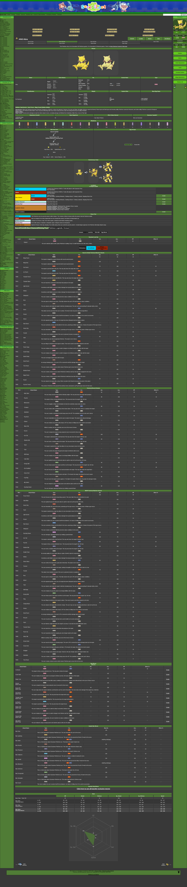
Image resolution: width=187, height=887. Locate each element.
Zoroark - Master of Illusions (6, 308)
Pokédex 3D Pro (3, 195)
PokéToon (2, 109)
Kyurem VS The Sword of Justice (7, 311)
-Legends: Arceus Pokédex (5, 31)
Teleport (25, 242)
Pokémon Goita (3, 264)
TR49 (16, 459)
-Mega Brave (2, 401)
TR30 (16, 430)
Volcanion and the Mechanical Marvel (6, 318)
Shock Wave (26, 561)
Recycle (25, 617)
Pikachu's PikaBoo (4, 331)
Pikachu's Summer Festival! (5, 334)
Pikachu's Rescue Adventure (6, 329)
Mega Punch (26, 258)
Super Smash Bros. (4, 251)
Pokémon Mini (3, 241)
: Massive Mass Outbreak (58, 208)
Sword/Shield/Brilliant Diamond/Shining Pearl (32, 228)
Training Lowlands (78, 196)
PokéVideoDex (3, 112)
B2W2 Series (2, 285)
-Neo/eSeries (2, 386)
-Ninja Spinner (3, 397)
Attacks (150, 38)
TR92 (16, 487)
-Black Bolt (2, 365)
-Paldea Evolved (3, 379)
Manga (6, 268)
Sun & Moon (2, 154)
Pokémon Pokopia (3, 130)
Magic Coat (18, 679)
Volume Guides (3, 275)
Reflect (25, 290)
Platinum (2, 202)
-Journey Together (3, 368)
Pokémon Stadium (3, 249)
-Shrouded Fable (3, 372)
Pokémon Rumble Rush (5, 160)
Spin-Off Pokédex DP (4, 51)
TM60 (16, 347)
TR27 (16, 426)
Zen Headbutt (27, 468)
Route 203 (49, 201)
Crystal (1, 238)
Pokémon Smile (3, 148)
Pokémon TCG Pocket (4, 138)
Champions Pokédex (51, 14)
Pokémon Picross (3, 177)
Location (141, 38)
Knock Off (17, 688)
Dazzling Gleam (27, 487)
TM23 (16, 304)
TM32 (16, 552)
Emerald (1, 222)
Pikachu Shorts (7, 326)
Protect (25, 314)
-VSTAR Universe (3, 417)
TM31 (16, 318)
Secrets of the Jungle (4, 322)
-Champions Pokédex (4, 35)
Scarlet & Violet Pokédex (39, 14)
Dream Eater (26, 641)
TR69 (16, 468)
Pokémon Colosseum (4, 223)
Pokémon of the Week (4, 57)
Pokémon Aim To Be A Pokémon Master (6, 97)
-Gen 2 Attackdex (3, 38)
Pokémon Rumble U (4, 188)
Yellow (1, 245)
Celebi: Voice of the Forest (5, 298)
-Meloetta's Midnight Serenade (6, 312)
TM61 (16, 351)
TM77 (16, 631)
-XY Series (2, 382)
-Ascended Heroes (4, 362)
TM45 (16, 580)
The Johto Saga (3, 89)
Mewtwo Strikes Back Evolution (6, 321)
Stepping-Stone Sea (87, 196)
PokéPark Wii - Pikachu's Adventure (5, 209)
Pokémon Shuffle (3, 173)
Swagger (25, 650)
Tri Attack (26, 407)
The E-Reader (3, 234)
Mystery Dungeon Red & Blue (6, 230)
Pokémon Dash (3, 225)
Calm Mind (26, 459)
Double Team (26, 552)
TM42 (16, 570)
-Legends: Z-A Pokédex (5, 34)
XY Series (2, 286)
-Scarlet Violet (3, 380)
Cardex (1, 53)
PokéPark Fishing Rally (5, 233)
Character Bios (3, 86)
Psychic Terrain (27, 384)
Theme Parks (3, 73)
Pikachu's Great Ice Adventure (6, 338)
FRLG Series (2, 280)
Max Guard (18, 782)
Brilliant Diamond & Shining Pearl (6, 141)
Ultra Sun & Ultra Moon (5, 155)
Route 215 (54, 201)
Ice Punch (25, 272)
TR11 (16, 398)
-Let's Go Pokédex (4, 28)
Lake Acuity (60, 207)
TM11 (16, 505)
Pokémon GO (3, 132)
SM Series (2, 288)
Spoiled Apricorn (58, 149)
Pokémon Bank (3, 167)
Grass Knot (26, 473)
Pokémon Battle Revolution (5, 210)
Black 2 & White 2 (3, 185)
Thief (24, 304)
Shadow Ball (27, 440)
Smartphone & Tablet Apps (5, 259)
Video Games (7, 123)
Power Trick (18, 706)
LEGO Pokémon (3, 71)
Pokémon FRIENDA (4, 266)
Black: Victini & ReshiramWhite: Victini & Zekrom (6, 310)
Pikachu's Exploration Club (5, 337)
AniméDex (2, 85)
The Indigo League (4, 87)
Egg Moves (167, 38)
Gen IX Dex (31, 41)
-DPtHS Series (3, 384)
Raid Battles (2, 354)
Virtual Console (3, 256)
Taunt (25, 444)
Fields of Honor (50, 195)
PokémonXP (2, 64)
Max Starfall (18, 759)
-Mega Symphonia (3, 402)
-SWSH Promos (3, 391)
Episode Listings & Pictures (5, 84)
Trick (25, 449)
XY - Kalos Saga (3, 93)
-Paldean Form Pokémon (5, 80)
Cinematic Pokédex (4, 54)
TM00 (16, 258)
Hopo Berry (47, 149)
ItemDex (2, 47)
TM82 (16, 636)
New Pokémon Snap (4, 150)
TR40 (16, 454)
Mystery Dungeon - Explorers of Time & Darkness (6, 216)
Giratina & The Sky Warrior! (5, 306)
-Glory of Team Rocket (4, 405)
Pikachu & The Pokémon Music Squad (6, 345)
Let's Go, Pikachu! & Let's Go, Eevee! (6, 157)
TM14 (16, 281)
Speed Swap (26, 356)
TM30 (16, 547)
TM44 (16, 575)
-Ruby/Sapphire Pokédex (5, 23)
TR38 (16, 449)
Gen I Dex (124, 43)
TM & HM (97, 232)
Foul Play (26, 477)
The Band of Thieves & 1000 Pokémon (6, 172)
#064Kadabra (163, 864)
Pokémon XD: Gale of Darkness (6, 224)
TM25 (16, 314)
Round (24, 379)
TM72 (16, 375)
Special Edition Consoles (5, 257)
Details (163, 195)
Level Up (90, 232)
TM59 (16, 342)
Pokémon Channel (3, 226)
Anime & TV (7, 82)
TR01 (16, 393)
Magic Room (26, 375)
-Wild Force (2, 415)
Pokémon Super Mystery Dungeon (5, 176)
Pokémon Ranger (3, 229)
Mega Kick (25, 262)
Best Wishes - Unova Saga (5, 92)
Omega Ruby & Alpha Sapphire (6, 166)
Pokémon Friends (3, 131)
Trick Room (26, 365)
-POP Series (2, 394)
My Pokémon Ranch (4, 217)
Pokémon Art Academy (4, 170)
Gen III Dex (62, 43)
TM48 (16, 589)
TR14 (16, 402)
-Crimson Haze (3, 414)
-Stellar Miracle (3, 411)
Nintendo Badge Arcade (5, 182)
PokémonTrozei (3, 231)
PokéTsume (2, 121)
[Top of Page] (179, 872)
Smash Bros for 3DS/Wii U (5, 181)
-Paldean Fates (3, 375)
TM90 (16, 655)
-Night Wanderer (3, 412)
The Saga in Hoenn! (4, 90)
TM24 (16, 309)
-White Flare (2, 366)
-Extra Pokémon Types (4, 350)
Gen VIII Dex (62, 41)
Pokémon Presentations (5, 70)
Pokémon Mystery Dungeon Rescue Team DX (5, 147)
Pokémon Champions (4, 129)
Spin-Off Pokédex (3, 50)
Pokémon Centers (3, 62)
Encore (25, 430)
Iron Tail (26, 435)
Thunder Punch (27, 276)
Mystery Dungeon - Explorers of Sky (6, 212)
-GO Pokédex (3, 32)
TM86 (16, 645)
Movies (7, 290)
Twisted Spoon (52, 137)
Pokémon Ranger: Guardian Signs (5, 205)
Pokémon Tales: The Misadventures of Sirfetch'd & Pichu (6, 118)
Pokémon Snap (3, 247)
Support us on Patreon (93, 874)
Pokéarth (59, 14)
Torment (25, 566)
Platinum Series (3, 282)
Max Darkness (18, 768)
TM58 (16, 608)
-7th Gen (2, 60)
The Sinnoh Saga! (3, 91)
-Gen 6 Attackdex (3, 42)
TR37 (16, 444)
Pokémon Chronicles (4, 99)
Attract (24, 318)
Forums (13, 14)
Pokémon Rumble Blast (5, 193)
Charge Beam (26, 603)
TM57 (16, 603)
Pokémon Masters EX (4, 134)
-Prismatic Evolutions (4, 369)
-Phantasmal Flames (4, 363)
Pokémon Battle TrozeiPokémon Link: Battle (6, 169)
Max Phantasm (19, 750)
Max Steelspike (19, 778)
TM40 (16, 337)
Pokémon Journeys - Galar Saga (6, 95)
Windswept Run (61, 206)
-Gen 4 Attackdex (3, 40)
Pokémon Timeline (4, 61)
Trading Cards (7, 347)
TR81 (16, 477)
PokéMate (2, 235)
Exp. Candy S (46, 157)
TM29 (16, 542)
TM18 (16, 290)
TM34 (16, 328)
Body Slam (26, 393)
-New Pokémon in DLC (4, 79)
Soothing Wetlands (60, 196)
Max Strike (18, 740)
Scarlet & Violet (3, 127)
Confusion (17, 669)
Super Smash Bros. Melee (5, 242)
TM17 (16, 286)
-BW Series (2, 383)
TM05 (16, 276)
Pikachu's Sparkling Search (5, 339)
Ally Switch (26, 482)
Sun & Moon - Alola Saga (5, 94)
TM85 (16, 641)
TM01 (16, 262)
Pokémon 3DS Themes (5, 258)
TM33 (16, 323)
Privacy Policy (98, 870)
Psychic (26, 398)
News (1, 18)
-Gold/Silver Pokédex (4, 22)
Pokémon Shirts (3, 72)
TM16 (16, 514)
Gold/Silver (2, 237)
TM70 (16, 365)
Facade (25, 333)
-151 (1, 377)
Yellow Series (2, 277)
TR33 (16, 440)
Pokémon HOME (3, 143)
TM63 (16, 361)
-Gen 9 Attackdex (3, 45)
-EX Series (2, 385)
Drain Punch (26, 361)
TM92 (16, 659)
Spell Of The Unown (4, 296)
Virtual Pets (2, 260)
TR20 (16, 412)
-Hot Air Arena (3, 406)
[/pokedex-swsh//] (93, 33)
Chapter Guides (3, 274)
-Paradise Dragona (4, 410)
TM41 (16, 566)
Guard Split (18, 674)
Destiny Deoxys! (3, 301)
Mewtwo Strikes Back (4, 294)
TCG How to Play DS (4, 198)
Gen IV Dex (31, 43)
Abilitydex (2, 49)
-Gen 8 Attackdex (3, 44)
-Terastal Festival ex (4, 408)
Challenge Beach (69, 196)
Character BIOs (3, 272)
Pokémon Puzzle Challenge (5, 240)
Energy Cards (3, 352)
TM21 (16, 300)
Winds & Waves (3, 125)
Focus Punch (26, 495)
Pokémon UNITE (3, 135)
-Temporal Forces (3, 374)
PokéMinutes (2, 111)
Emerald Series (3, 281)
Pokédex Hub (29, 14)
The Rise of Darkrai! (4, 305)
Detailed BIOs (3, 273)
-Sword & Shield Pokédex (5, 29)
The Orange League (4, 88)
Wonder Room (26, 370)
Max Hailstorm (18, 754)
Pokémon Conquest (4, 191)
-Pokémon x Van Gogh (4, 68)
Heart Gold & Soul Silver (5, 203)
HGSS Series (2, 283)
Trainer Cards (3, 351)
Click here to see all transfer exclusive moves (93, 789)
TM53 (16, 594)
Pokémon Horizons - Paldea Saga (7, 98)
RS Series (2, 279)
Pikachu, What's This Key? (5, 343)
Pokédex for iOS (3, 199)
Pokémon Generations (4, 104)
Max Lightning (18, 736)
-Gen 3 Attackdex (3, 39)
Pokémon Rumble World (5, 174)
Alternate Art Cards (4, 353)
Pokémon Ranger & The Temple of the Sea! (6, 304)
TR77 (16, 473)
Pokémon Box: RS (4, 227)
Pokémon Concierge (4, 116)
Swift (24, 337)
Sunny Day (26, 328)
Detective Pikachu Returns (5, 137)
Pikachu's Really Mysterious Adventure (6, 341)
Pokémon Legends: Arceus (5, 142)
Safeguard (25, 295)
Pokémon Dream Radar (5, 186)
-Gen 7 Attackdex (3, 43)
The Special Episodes (4, 100)
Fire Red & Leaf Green (4, 221)
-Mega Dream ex (3, 399)
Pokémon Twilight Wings (5, 105)
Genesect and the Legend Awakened (5, 314)
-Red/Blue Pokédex (4, 21)
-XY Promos (2, 393)
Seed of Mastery (58, 157)
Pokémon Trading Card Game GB (7, 250)
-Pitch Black (2, 359)
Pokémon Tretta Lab (4, 187)
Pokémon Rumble (3, 206)
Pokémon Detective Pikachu (6, 324)
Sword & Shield (3, 140)
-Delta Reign (2, 357)
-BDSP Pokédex (3, 30)
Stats (158, 38)
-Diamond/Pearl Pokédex (5, 24)
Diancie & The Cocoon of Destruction (5, 315)
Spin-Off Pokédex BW (4, 52)
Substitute (26, 412)
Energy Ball (26, 463)
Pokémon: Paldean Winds (5, 108)
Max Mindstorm (19, 764)
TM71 (16, 370)
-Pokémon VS (3, 418)
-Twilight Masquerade (4, 373)
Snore (24, 309)
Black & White (3, 184)
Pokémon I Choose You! (5, 319)
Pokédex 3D (2, 194)
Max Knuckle (18, 745)
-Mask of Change (3, 413)
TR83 (16, 482)
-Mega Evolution (3, 364)
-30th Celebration (3, 358)
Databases (7, 17)
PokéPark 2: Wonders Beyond (6, 192)
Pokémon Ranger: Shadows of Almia (6, 214)
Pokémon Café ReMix (4, 133)
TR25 (16, 416)
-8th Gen (2, 59)
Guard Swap (26, 351)
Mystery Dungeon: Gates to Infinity (5, 190)
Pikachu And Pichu (4, 330)
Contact (18, 14)
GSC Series (2, 278)
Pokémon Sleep (3, 136)
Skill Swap (26, 454)
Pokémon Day (3, 69)
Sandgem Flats (69, 206)
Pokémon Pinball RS (4, 228)
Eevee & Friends (3, 342)
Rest (24, 300)
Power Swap (26, 347)
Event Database (3, 77)
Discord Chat (2, 75)
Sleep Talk (26, 426)
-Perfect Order (3, 361)
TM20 (16, 528)
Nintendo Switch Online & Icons (6, 262)
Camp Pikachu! (3, 332)
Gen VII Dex (93, 41)
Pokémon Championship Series (6, 63)
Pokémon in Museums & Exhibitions (5, 67)
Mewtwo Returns (3, 297)
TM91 (16, 384)
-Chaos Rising (3, 360)
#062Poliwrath (24, 864)
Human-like (137, 144)
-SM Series (2, 381)
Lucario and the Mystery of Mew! (7, 302)
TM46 (16, 584)
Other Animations (3, 114)
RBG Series (2, 276)
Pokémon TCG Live (4, 152)
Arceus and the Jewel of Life (6, 307)
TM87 (16, 650)
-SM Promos (2, 392)
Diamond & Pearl (3, 201)
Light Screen (26, 286)
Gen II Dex (93, 43)
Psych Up (25, 631)
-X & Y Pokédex (3, 26)
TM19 (16, 295)
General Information (4, 270)
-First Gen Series (3, 387)
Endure (25, 421)
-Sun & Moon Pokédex (4, 27)
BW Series (2, 284)
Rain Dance (26, 323)
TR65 (16, 463)
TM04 (16, 272)
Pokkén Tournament (4, 179)
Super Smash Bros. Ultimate (6, 164)
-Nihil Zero (2, 398)
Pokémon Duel (3, 180)
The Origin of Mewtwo (4, 293)
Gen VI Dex (125, 41)
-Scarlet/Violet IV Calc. (4, 56)
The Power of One (3, 295)
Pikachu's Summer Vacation (5, 328)
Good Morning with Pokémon (6, 113)
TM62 (16, 356)
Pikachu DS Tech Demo (5, 232)
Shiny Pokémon (3, 102)
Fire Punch (25, 267)
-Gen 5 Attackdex (3, 41)
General (132, 38)
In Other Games (3, 255)
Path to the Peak (3, 110)
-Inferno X (2, 400)
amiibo (1, 261)
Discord (23, 14)
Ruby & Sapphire (3, 220)
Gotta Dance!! (3, 333)
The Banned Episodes (4, 101)
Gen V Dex (156, 41)
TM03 (16, 267)
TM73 (16, 627)
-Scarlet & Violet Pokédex (5, 33)
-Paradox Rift (2, 376)
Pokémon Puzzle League (5, 246)
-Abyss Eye (2, 396)
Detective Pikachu (3, 162)
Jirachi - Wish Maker (4, 300)
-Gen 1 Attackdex (3, 37)
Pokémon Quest (3, 163)
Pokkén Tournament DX (5, 161)
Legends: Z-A (3, 128)
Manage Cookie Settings (108, 870)
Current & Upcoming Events (5, 76)
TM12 (16, 509)
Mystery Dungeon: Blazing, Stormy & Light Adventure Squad (6, 207)
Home (8, 14)
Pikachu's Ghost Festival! (5, 335)
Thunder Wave (26, 281)
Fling (24, 342)
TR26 (16, 421)
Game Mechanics (3, 55)
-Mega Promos (3, 389)
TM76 (16, 379)
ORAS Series (2, 287)
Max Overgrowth (19, 773)
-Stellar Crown (3, 371)
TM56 (16, 599)
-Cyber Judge (3, 416)
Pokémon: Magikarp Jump (5, 159)
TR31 (16, 435)
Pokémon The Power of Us (5, 320)
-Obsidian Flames (3, 378)
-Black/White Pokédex (4, 25)
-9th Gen (2, 58)
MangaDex (2, 271)
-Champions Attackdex (4, 46)
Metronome (26, 402)
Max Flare (17, 731)
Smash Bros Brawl (4, 218)
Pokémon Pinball (3, 248)
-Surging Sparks (3, 370)
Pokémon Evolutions (4, 106)
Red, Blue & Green (4, 244)
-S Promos (2, 421)
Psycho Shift (18, 716)
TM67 (16, 617)
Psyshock (26, 416)
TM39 (16, 333)
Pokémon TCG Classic (4, 355)
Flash (24, 622)
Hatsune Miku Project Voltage (6, 65)
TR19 (16, 407)
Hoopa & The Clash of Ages (5, 316)
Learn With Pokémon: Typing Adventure (6, 197)
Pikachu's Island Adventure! (5, 336)
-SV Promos (2, 390)
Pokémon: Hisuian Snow (5, 107)
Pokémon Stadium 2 (4, 239)
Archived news (3, 19)
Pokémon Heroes (3, 299)
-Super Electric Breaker (4, 409)
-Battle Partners (3, 407)
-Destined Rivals (3, 367)
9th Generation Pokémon (5, 78)
